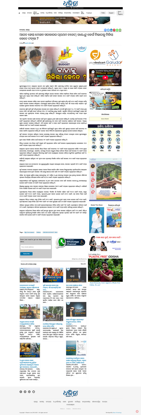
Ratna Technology (117, 412)
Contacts (68, 408)
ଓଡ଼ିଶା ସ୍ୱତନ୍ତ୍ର (36, 13)
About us (62, 408)
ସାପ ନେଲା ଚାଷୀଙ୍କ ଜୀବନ (74, 285)
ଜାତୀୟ (42, 13)
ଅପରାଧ (104, 402)
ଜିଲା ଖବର (82, 13)
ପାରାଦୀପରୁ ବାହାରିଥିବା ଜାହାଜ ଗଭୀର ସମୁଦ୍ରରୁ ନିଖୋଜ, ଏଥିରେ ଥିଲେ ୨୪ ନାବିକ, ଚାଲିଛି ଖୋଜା (76, 360)
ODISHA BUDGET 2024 (50, 232)
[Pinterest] (114, 30)
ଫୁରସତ (70, 402)
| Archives (81, 8)
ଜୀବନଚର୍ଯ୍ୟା (96, 402)
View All (83, 264)
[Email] (120, 30)
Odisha (39, 232)
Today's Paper (75, 8)
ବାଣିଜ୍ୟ (60, 13)
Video (103, 13)
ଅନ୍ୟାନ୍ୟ (89, 13)
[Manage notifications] (137, 411)
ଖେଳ (55, 13)
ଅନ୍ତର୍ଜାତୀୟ (49, 13)
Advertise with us (76, 408)
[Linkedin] (111, 30)
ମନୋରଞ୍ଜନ (76, 13)
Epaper (111, 13)
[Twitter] (108, 30)
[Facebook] (105, 30)
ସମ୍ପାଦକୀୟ (67, 13)
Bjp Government (29, 232)
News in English (120, 13)
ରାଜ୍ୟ (24, 13)
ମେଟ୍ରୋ (29, 13)
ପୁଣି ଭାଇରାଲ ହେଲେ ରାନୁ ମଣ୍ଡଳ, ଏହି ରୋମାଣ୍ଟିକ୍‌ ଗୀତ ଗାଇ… (52, 287)
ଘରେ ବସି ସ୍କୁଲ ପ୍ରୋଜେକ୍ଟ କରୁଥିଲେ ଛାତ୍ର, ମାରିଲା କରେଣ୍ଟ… (75, 322)
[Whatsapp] (117, 30)
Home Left (24, 264)
